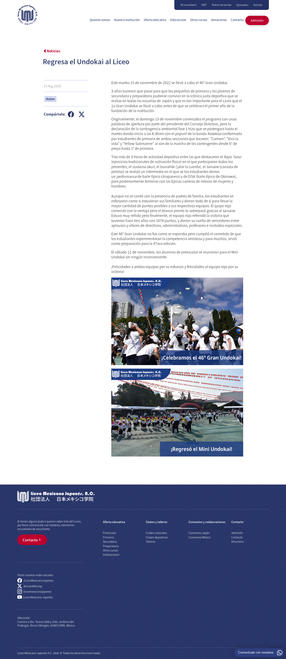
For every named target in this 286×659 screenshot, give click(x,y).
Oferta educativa (155, 20)
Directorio (237, 541)
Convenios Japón (199, 533)
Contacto (237, 20)
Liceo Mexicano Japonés (38, 597)
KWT (204, 5)
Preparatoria (111, 546)
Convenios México (200, 537)
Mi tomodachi (189, 5)
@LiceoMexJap (32, 586)
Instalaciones (111, 554)
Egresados (242, 5)
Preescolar (109, 533)
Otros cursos (198, 20)
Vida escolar (178, 20)
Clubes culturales (156, 533)
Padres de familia (221, 5)
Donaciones (219, 20)
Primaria (108, 537)
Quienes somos (100, 20)
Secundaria (110, 541)
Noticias (257, 5)
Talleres (150, 541)
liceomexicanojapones (37, 591)
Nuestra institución (127, 20)
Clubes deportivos (157, 537)
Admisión (257, 20)
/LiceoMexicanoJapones (38, 580)
